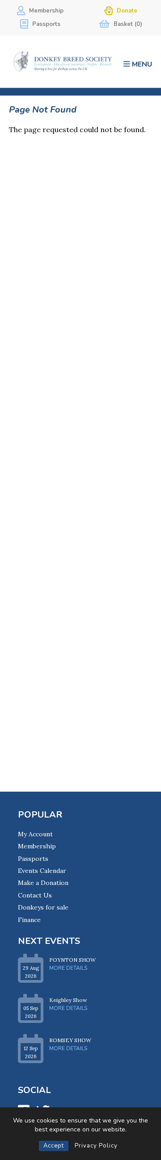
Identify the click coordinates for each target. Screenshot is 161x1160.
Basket (127, 24)
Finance (29, 920)
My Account (35, 834)
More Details (68, 968)
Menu (142, 64)
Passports (45, 24)
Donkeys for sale (43, 907)
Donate (126, 11)
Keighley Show (68, 1000)
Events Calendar (42, 871)
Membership (45, 11)
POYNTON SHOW (72, 959)
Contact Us (35, 895)
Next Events (49, 941)
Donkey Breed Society (62, 61)
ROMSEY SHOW (70, 1040)
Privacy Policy (96, 1146)
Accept (53, 1146)
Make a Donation (43, 883)
